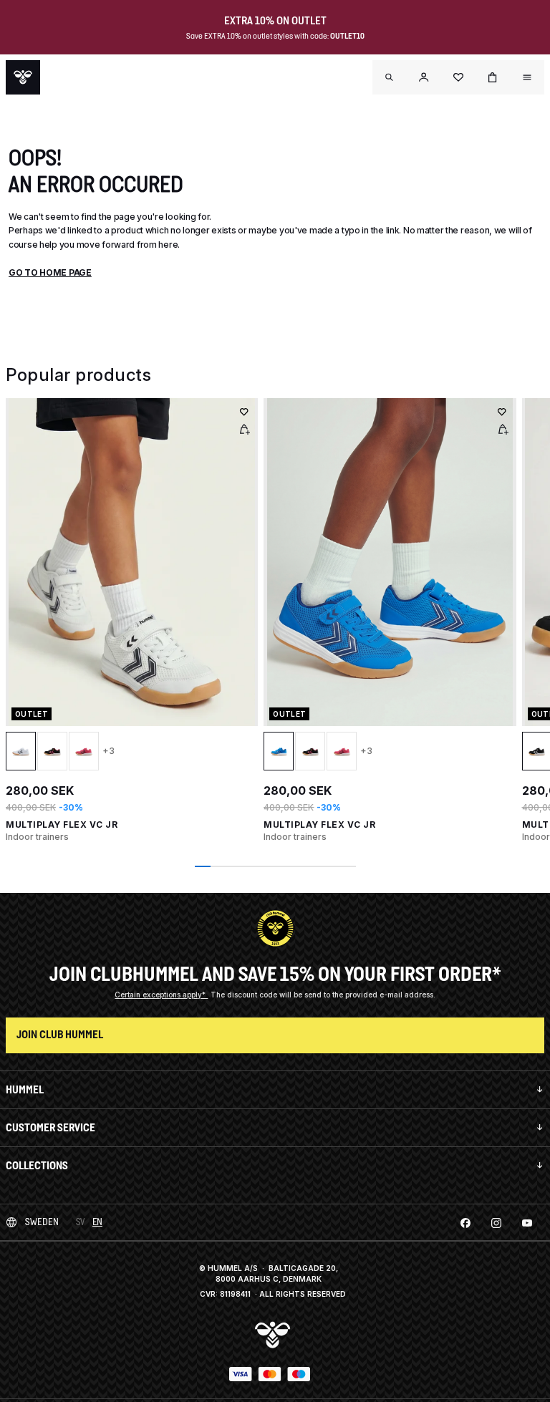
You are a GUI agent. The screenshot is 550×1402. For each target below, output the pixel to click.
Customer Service (50, 1127)
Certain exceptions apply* (161, 994)
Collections (37, 1165)
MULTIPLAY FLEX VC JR (61, 824)
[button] (424, 77)
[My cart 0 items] (493, 77)
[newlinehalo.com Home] (23, 77)
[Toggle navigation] (389, 77)
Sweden (42, 1222)
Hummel (25, 1089)
